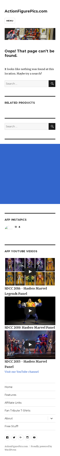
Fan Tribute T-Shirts (17, 410)
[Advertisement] (30, 174)
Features (10, 394)
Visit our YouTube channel (22, 371)
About (9, 418)
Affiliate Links (13, 402)
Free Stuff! (11, 426)
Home (8, 387)
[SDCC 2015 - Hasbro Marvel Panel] (30, 344)
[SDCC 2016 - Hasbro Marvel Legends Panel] (30, 271)
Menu (9, 20)
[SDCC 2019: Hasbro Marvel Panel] (30, 311)
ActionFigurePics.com (26, 11)
